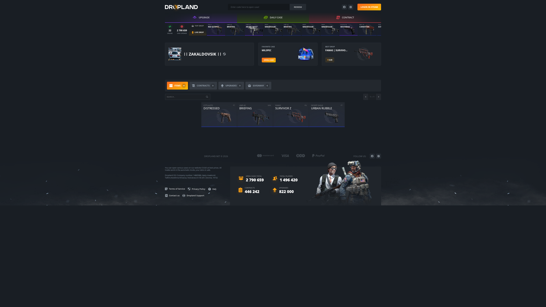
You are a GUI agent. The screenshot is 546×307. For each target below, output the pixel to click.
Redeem (298, 7)
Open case (269, 60)
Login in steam (369, 7)
